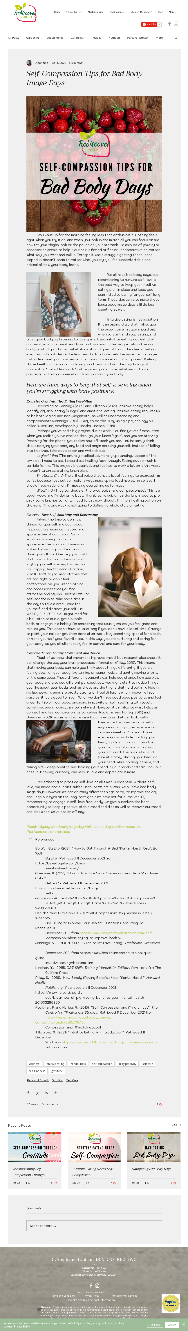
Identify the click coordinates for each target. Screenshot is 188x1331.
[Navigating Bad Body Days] (153, 1147)
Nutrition (114, 37)
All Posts (13, 37)
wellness (34, 1063)
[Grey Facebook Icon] (170, 24)
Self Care (72, 1080)
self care (147, 1063)
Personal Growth (138, 37)
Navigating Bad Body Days (151, 1169)
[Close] (183, 1324)
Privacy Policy (92, 1295)
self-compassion (102, 1063)
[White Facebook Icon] (91, 1285)
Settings (155, 1325)
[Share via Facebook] (28, 1093)
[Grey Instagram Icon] (176, 24)
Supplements (55, 37)
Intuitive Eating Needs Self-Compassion (93, 1172)
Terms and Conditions (64, 1295)
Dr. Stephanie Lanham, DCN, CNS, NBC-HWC (93, 1259)
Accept (172, 1325)
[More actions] (160, 63)
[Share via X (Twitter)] (37, 1093)
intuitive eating (55, 1063)
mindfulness (78, 1063)
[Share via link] (55, 1093)
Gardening (32, 37)
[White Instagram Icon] (97, 1285)
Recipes (96, 37)
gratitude (57, 1071)
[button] (176, 37)
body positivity (127, 1063)
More (159, 37)
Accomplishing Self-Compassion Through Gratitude (29, 1172)
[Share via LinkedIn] (46, 1093)
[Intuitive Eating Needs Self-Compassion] (94, 1147)
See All (176, 1124)
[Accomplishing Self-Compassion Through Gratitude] (34, 1147)
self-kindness (37, 1071)
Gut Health (77, 37)
